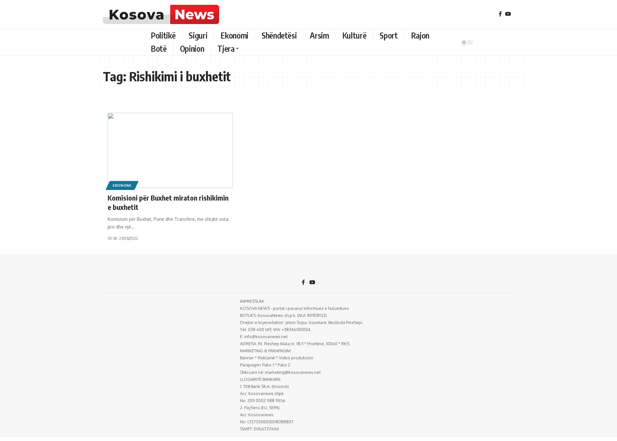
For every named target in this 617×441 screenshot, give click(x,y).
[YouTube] (508, 14)
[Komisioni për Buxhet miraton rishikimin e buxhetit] (170, 150)
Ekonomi (122, 185)
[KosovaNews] (161, 14)
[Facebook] (500, 14)
